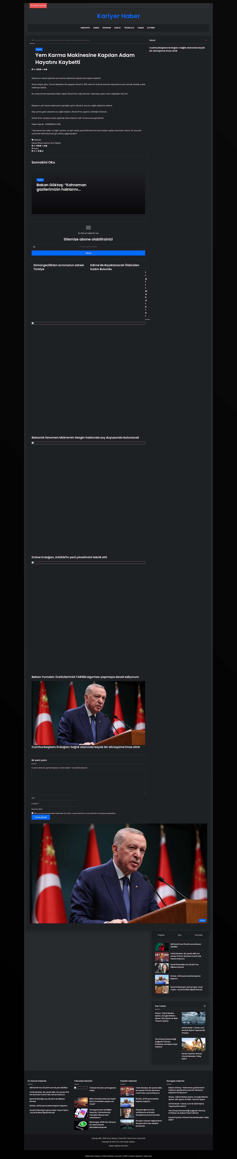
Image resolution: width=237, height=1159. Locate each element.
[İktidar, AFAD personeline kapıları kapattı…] (162, 979)
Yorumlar (199, 935)
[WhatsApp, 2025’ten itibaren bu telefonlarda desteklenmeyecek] (81, 1125)
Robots (114, 1138)
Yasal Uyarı (148, 1156)
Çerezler (118, 1156)
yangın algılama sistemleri (118, 1146)
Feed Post (141, 1138)
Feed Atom (132, 1138)
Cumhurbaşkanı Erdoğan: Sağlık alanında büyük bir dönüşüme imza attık (177, 49)
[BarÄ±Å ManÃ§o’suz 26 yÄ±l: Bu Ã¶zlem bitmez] (162, 968)
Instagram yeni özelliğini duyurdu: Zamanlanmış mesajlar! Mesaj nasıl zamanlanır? (100, 1114)
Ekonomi (107, 28)
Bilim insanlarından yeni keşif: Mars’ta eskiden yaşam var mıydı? (102, 1101)
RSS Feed (106, 1138)
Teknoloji (129, 28)
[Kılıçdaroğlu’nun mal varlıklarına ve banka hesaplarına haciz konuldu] (127, 1113)
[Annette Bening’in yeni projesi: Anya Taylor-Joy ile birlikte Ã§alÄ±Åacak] (162, 990)
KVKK (125, 1156)
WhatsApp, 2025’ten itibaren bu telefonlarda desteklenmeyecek (102, 1125)
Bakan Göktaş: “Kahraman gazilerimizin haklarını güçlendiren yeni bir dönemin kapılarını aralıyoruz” (64, 191)
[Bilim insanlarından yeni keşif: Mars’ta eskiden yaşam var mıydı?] (81, 1102)
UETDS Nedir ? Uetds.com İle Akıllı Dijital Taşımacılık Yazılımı (193, 1030)
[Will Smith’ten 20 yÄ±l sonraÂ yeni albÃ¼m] (162, 947)
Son (179, 935)
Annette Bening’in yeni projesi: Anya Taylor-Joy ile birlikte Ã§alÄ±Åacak (186, 988)
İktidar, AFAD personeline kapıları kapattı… (147, 1100)
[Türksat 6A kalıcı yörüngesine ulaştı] (81, 1091)
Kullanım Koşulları (135, 1156)
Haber (96, 28)
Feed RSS (122, 1138)
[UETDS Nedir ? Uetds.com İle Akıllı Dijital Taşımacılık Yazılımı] (193, 1018)
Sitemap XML (97, 1138)
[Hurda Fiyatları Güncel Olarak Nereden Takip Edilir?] (193, 1044)
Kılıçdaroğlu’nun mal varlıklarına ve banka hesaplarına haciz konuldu (148, 1112)
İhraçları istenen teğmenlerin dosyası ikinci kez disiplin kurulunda (149, 1123)
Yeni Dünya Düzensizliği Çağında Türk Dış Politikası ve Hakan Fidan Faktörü (166, 1043)
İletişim (151, 28)
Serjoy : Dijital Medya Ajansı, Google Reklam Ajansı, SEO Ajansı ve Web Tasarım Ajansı (166, 1017)
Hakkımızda (89, 1156)
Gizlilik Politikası (108, 1156)
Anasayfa (85, 28)
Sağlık (117, 28)
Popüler (161, 935)
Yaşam (141, 28)
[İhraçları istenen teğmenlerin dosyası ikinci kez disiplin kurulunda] (127, 1124)
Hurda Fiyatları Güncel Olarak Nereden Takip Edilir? (192, 1056)
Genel (39, 49)
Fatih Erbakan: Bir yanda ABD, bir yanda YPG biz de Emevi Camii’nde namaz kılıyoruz (185, 956)
